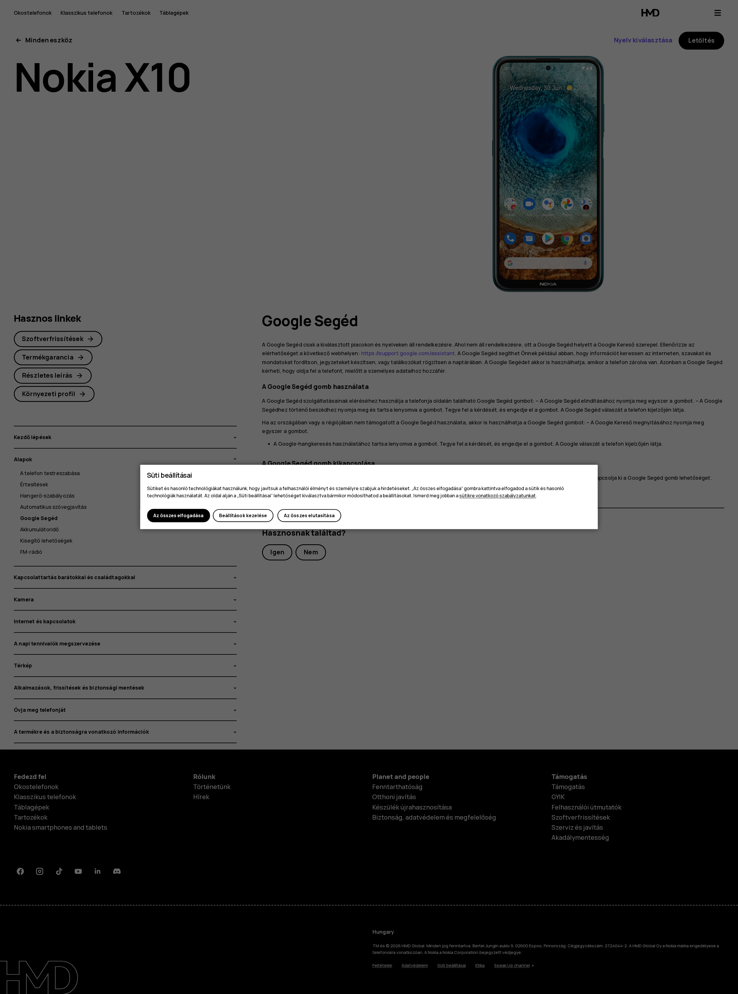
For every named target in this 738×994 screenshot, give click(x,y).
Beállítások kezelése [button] (243, 515)
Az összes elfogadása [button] (178, 515)
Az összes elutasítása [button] (309, 515)
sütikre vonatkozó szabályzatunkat (497, 495)
